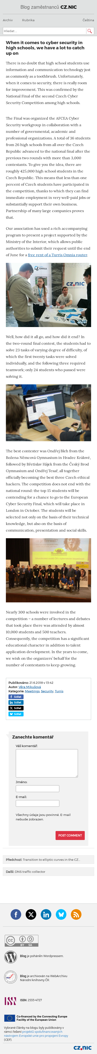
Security (47, 691)
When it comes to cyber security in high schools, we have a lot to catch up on (45, 48)
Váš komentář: (27, 746)
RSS (76, 914)
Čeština (88, 20)
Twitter (31, 914)
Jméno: (21, 782)
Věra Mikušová (30, 687)
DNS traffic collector (25, 871)
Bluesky (61, 914)
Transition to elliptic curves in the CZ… (43, 859)
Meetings (32, 691)
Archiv (8, 20)
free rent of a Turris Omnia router (57, 255)
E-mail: (21, 797)
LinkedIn (46, 914)
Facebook (16, 914)
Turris (59, 691)
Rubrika (28, 20)
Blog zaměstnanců (48, 6)
